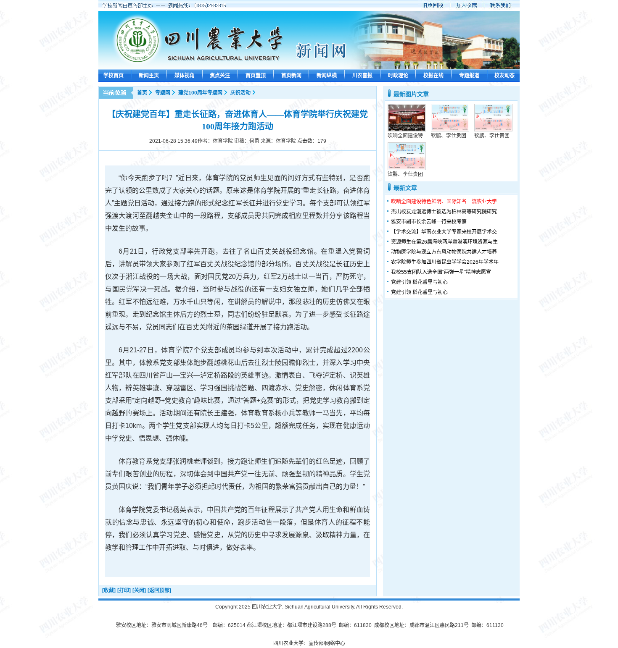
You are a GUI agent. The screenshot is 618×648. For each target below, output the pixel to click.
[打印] (124, 590)
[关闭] (139, 590)
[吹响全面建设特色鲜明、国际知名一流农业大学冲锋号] (407, 130)
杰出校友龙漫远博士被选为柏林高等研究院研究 (444, 212)
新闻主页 (149, 76)
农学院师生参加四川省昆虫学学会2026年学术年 (445, 262)
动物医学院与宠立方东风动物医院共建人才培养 (444, 252)
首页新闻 (291, 76)
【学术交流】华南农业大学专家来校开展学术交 (444, 232)
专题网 (162, 93)
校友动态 (504, 76)
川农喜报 (362, 76)
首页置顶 (256, 76)
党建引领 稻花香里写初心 (419, 282)
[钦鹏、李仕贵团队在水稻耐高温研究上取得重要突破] (450, 130)
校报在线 (433, 76)
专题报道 (469, 76)
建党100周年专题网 (200, 93)
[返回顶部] (159, 590)
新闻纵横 (327, 76)
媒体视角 (184, 76)
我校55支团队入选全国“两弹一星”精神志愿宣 (441, 272)
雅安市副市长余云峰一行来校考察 (429, 222)
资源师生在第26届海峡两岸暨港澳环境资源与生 (444, 242)
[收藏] (109, 590)
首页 (142, 93)
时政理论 (398, 76)
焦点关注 (220, 76)
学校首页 (113, 76)
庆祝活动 (240, 93)
